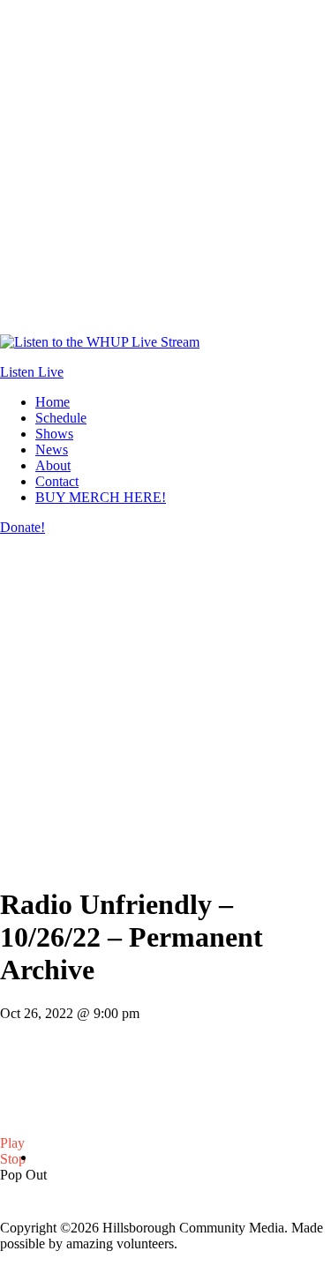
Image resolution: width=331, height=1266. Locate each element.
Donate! (22, 527)
